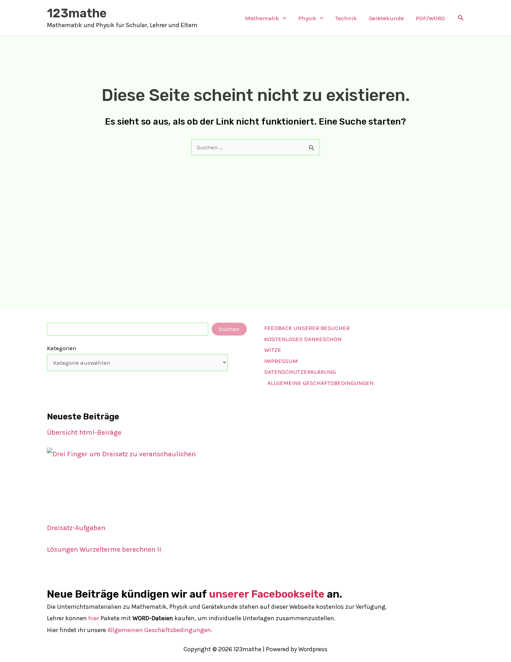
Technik (346, 18)
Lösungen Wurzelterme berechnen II (104, 549)
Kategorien (61, 348)
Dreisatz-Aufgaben (76, 528)
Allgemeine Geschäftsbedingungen (320, 382)
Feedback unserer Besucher (307, 327)
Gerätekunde (386, 18)
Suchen (229, 328)
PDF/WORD (430, 18)
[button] (282, 18)
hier (93, 618)
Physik (307, 18)
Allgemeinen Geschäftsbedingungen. (159, 630)
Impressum (281, 360)
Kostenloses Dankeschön (303, 339)
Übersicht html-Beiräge (84, 432)
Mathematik (262, 18)
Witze (272, 349)
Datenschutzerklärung (300, 371)
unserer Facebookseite (266, 594)
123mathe (77, 13)
